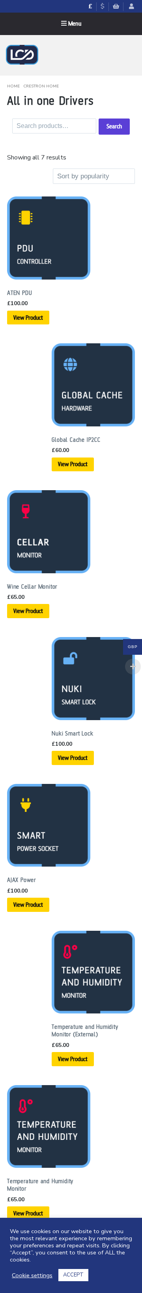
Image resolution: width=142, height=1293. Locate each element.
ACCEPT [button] (73, 1274)
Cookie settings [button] (32, 1275)
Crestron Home (41, 86)
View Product (28, 318)
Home (13, 86)
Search (114, 126)
